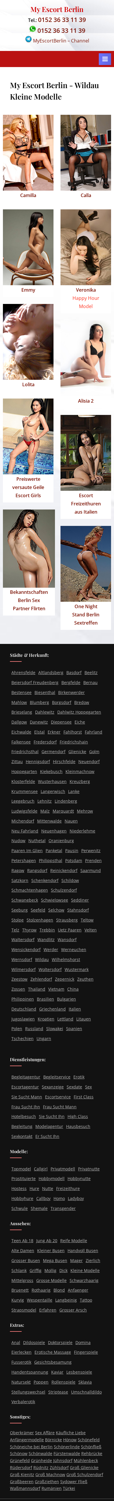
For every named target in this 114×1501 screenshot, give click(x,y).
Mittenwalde (49, 821)
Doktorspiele (60, 1342)
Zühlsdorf (59, 1467)
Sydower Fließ (73, 1481)
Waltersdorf (22, 939)
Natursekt (21, 1382)
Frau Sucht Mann (60, 1106)
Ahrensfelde (23, 672)
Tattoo (86, 1300)
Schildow (70, 880)
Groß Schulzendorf (84, 1474)
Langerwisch (53, 791)
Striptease (58, 1392)
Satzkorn (19, 880)
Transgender (63, 1208)
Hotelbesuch (23, 1116)
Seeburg (19, 910)
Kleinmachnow (79, 771)
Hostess (19, 1188)
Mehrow (85, 811)
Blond (59, 1290)
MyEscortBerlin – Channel (60, 40)
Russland (34, 1028)
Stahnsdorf (78, 910)
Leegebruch (22, 801)
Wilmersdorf (23, 969)
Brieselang (21, 712)
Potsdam (73, 860)
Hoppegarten (24, 771)
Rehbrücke (91, 1453)
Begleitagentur (25, 1077)
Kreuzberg (80, 781)
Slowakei (54, 1028)
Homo (59, 1198)
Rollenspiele (63, 1382)
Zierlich (93, 1260)
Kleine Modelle (85, 1270)
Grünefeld (20, 1460)
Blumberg (39, 702)
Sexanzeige (53, 1087)
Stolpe (17, 920)
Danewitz (39, 722)
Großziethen (47, 1481)
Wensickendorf (26, 949)
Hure (34, 1188)
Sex (88, 1087)
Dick (63, 1270)
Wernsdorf (21, 959)
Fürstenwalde (66, 1453)
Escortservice (58, 1097)
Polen (16, 1028)
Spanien (74, 1028)
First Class (84, 1097)
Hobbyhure (22, 1198)
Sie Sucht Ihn (52, 1116)
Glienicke (77, 751)
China (73, 989)
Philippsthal (50, 860)
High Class (78, 1116)
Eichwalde (21, 732)
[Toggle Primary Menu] (105, 59)
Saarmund (90, 870)
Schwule (19, 1208)
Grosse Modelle (51, 1280)
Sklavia (85, 1382)
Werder (51, 949)
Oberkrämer (22, 1432)
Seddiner (80, 900)
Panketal (54, 850)
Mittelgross (22, 1280)
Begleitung (21, 1126)
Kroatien (46, 1019)
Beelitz (91, 672)
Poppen (41, 1382)
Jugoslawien (23, 1019)
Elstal (39, 732)
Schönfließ (91, 1446)
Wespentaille (39, 1300)
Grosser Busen (25, 1260)
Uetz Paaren (70, 930)
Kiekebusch (51, 771)
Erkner (54, 732)
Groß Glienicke (84, 1467)
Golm (94, 751)
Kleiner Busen (51, 1250)
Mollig (50, 1270)
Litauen (83, 1019)
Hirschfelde (64, 761)
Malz (45, 811)
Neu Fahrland (24, 831)
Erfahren (47, 1310)
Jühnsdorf (62, 1460)
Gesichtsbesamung (53, 1362)
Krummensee (24, 791)
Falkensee (21, 742)
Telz (15, 930)
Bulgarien (66, 999)
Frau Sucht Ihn (25, 1106)
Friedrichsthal (25, 751)
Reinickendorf (63, 870)
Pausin (71, 850)
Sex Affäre (45, 1432)
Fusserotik (21, 1362)
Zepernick (64, 979)
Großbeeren (22, 1481)
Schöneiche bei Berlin (31, 1446)
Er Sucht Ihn (47, 1136)
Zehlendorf (41, 979)
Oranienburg (61, 840)
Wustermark (77, 969)
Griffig (36, 1270)
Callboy (43, 1198)
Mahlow (19, 702)
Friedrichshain (74, 742)
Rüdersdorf (21, 1467)
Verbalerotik (23, 1401)
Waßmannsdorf (25, 1488)
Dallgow (19, 722)
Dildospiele (34, 1342)
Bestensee (21, 692)
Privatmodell (63, 1169)
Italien (75, 1009)
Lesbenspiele (79, 1372)
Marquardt (63, 811)
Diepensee (61, 722)
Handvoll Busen (83, 1250)
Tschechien (22, 1038)
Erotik (78, 1077)
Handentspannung (29, 1372)
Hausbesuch (78, 1126)
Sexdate (74, 1087)
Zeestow (19, 979)
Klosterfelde (23, 781)
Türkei (69, 1488)
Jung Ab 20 (46, 1240)
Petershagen (23, 860)
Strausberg (67, 920)
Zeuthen (85, 979)
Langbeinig (66, 1300)
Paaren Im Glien (27, 850)
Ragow (17, 870)
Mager (76, 1260)
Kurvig (17, 1300)
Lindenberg (66, 801)
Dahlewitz (44, 712)
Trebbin (47, 930)
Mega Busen (55, 1260)
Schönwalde (40, 1453)
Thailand (36, 989)
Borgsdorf (61, 702)
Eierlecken (21, 1352)
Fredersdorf (45, 742)
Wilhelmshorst (66, 959)
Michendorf (22, 821)
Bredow (81, 702)
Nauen (71, 821)
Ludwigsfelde (24, 811)
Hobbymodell (52, 1178)
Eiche (80, 722)
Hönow (70, 1439)
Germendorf (53, 751)
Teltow (87, 920)
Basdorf (74, 672)
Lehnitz (44, 801)
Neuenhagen (54, 831)
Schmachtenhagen (29, 890)
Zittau (17, 761)
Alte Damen (22, 1250)
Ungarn (44, 1038)
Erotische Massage (52, 1352)
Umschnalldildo (86, 1392)
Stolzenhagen (40, 920)
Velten (90, 930)
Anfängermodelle (27, 1439)
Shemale (39, 1208)
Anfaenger (78, 1290)
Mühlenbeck (86, 1460)
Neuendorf (89, 761)
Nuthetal (37, 840)
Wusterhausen (52, 781)
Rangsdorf (37, 870)
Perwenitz (91, 850)
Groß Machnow (50, 1474)
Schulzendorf (64, 890)
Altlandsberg (50, 672)
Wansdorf (67, 939)
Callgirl (41, 1169)
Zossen (18, 989)
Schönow (18, 1453)
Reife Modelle (73, 1240)
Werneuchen (73, 949)
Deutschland (23, 1009)
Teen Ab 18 (22, 1240)
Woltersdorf (50, 969)
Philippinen (22, 999)
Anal (15, 1342)
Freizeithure (68, 1188)
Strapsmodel (23, 1310)
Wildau (42, 959)
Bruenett (20, 1290)
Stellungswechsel (28, 1392)
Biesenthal (44, 692)
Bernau (90, 682)
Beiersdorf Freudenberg (34, 682)
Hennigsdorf (38, 761)
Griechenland (52, 1009)
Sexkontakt (21, 1136)
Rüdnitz (41, 1467)
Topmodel (21, 1169)
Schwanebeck (24, 900)
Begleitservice (56, 1077)
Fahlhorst (72, 732)
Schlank (19, 1270)
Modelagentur (49, 1126)
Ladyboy (76, 1198)
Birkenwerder (71, 692)
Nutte (47, 1188)
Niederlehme (82, 831)
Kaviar (57, 1372)
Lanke (74, 791)
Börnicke (53, 1439)
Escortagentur (25, 1087)
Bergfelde (70, 682)
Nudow (18, 840)
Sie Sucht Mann (26, 1097)
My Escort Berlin (57, 9)
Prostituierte (23, 1178)
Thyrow (29, 930)
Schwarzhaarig (84, 1280)
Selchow (56, 910)
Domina (83, 1342)
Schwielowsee (54, 900)
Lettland (65, 1019)
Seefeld (38, 910)
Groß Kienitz (22, 1474)
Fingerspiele (86, 1352)
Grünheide (41, 1460)
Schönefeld (89, 1439)
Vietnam (56, 989)
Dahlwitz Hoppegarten (79, 712)
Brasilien (45, 999)
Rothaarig (41, 1290)
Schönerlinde (67, 1446)
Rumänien (52, 1488)
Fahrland (93, 732)
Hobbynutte (79, 1178)
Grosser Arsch (73, 1310)
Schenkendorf (44, 880)
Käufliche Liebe (71, 1432)
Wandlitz (46, 939)
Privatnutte (89, 1169)
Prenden (93, 860)
